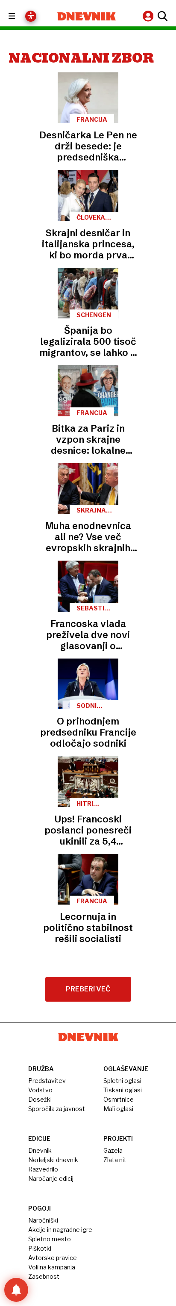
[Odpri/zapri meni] (19, 16)
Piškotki (39, 1248)
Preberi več (88, 989)
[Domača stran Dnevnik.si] (86, 16)
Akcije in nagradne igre (60, 1229)
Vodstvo (40, 1090)
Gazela (113, 1150)
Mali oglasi (118, 1108)
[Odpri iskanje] (161, 16)
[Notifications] (16, 1290)
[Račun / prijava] (149, 16)
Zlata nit (114, 1159)
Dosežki (40, 1099)
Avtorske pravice (52, 1257)
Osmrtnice (118, 1099)
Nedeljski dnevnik (53, 1159)
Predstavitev (47, 1080)
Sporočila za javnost (56, 1108)
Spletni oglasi (122, 1080)
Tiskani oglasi (122, 1090)
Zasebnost (43, 1276)
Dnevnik (40, 1150)
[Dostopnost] (30, 16)
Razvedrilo (43, 1169)
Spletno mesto (49, 1239)
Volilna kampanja (51, 1267)
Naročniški (43, 1220)
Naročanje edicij (50, 1178)
